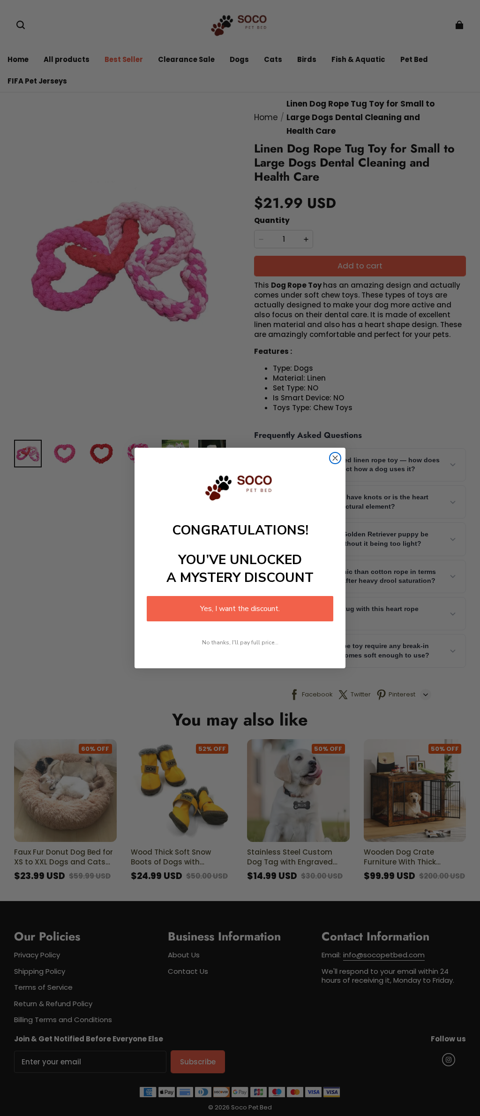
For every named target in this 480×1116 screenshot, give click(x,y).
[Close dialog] (335, 458)
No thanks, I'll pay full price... (240, 642)
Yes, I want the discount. (240, 609)
